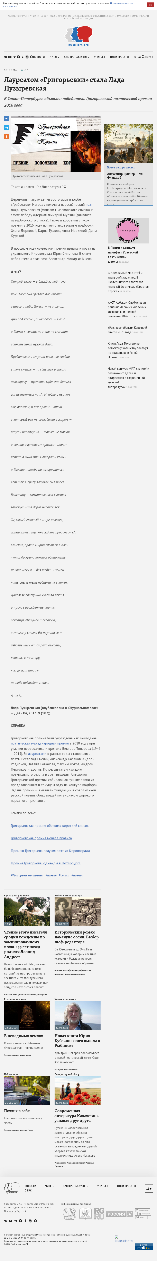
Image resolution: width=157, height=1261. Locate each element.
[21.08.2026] (27, 1078)
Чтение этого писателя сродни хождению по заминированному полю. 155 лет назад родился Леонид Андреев (25, 944)
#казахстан (60, 1162)
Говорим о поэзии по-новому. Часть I (23, 1120)
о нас (137, 57)
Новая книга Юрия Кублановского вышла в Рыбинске (77, 1040)
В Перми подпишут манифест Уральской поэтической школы (123, 254)
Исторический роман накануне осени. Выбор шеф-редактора (77, 937)
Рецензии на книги (15, 999)
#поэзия (51, 875)
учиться (99, 57)
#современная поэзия (66, 1069)
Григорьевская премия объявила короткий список (50, 825)
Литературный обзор (67, 1074)
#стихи (64, 875)
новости (39, 57)
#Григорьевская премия (27, 875)
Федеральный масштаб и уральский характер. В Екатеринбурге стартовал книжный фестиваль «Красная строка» (128, 282)
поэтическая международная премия (40, 743)
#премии (77, 875)
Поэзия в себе (17, 1110)
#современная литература (17, 1054)
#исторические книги (74, 974)
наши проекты (119, 57)
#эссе (30, 1130)
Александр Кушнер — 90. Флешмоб (125, 176)
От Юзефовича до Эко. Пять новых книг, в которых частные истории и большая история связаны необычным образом (75, 956)
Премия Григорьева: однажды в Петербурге (46, 863)
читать (54, 57)
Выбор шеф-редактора (68, 895)
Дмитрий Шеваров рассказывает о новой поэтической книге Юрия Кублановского (77, 1057)
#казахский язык (75, 1162)
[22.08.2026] (78, 899)
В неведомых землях (23, 1035)
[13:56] (27, 899)
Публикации (11, 1074)
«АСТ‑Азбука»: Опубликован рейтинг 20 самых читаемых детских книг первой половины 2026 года (127, 309)
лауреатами (37, 753)
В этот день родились (16, 895)
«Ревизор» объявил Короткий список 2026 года (127, 330)
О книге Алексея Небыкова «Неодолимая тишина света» (24, 1045)
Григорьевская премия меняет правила (41, 838)
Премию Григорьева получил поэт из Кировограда (50, 850)
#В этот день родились (16, 994)
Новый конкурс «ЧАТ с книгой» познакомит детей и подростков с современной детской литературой (128, 378)
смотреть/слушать (76, 57)
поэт (89, 204)
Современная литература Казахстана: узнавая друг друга (77, 1115)
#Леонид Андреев (37, 994)
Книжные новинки (65, 999)
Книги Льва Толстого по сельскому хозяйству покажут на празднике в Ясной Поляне (128, 350)
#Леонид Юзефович (65, 970)
